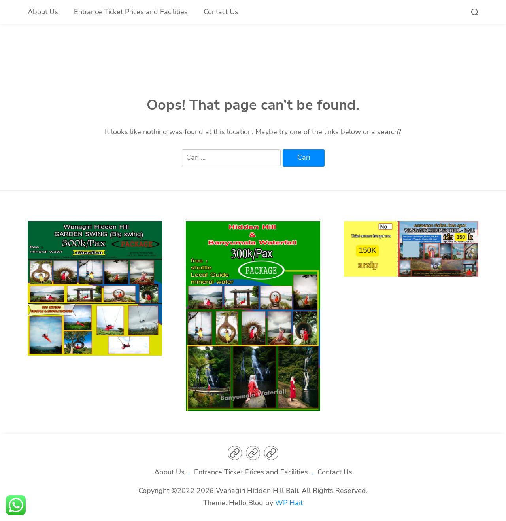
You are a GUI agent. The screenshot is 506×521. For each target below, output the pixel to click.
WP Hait (289, 503)
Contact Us (221, 12)
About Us (43, 12)
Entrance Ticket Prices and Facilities (131, 12)
